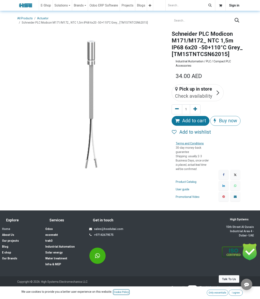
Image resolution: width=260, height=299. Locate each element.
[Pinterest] (224, 197)
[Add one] (195, 109)
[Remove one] (177, 109)
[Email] (235, 197)
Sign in (234, 5)
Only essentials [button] (217, 292)
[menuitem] (46, 5)
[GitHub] (97, 256)
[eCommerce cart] (220, 5)
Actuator (43, 18)
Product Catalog (186, 181)
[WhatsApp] (235, 186)
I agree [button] (236, 292)
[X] (235, 175)
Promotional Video (187, 196)
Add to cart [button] (193, 121)
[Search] (210, 5)
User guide (182, 189)
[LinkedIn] (224, 186)
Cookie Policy (121, 292)
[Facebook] (224, 175)
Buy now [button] (227, 121)
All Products (25, 18)
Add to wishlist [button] (194, 132)
